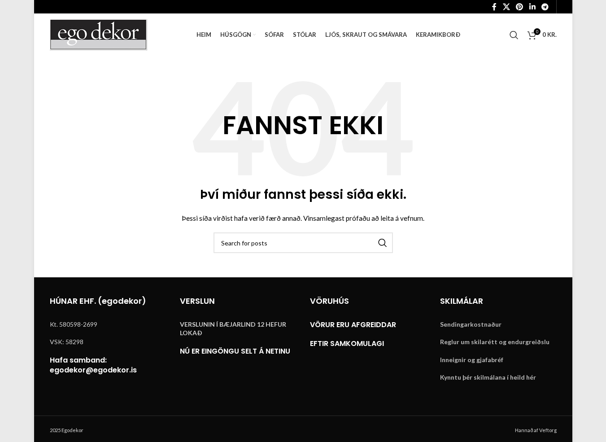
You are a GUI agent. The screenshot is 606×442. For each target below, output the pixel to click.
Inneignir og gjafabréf (471, 359)
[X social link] (506, 6)
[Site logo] (98, 34)
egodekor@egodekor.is (93, 370)
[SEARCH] (382, 242)
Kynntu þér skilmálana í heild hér (488, 377)
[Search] (514, 35)
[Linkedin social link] (532, 6)
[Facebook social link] (494, 6)
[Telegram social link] (544, 6)
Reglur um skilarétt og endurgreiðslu (494, 342)
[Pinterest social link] (519, 6)
